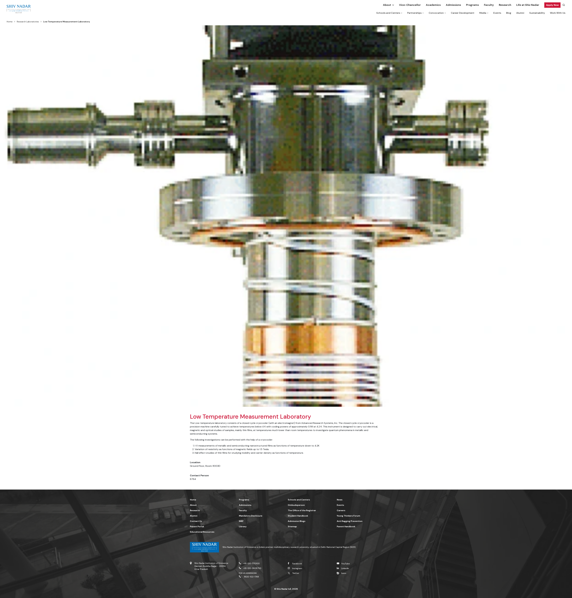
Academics (433, 5)
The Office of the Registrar (302, 510)
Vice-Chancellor (410, 5)
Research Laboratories (28, 21)
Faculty (489, 5)
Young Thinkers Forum (348, 515)
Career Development (462, 12)
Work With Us (557, 12)
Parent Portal (197, 526)
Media (482, 12)
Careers (341, 510)
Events (497, 12)
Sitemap (292, 526)
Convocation (436, 12)
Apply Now (552, 5)
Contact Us (196, 521)
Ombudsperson (296, 505)
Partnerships (414, 12)
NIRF (241, 521)
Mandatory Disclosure (250, 515)
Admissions (453, 5)
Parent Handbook (346, 526)
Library (242, 526)
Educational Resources (202, 532)
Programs (472, 5)
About (387, 5)
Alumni (520, 12)
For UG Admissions (248, 573)
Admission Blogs (296, 521)
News (339, 499)
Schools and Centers (388, 12)
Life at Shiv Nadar (527, 5)
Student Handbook (298, 515)
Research (505, 5)
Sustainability (537, 12)
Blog (508, 12)
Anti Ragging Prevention (349, 521)
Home (10, 21)
